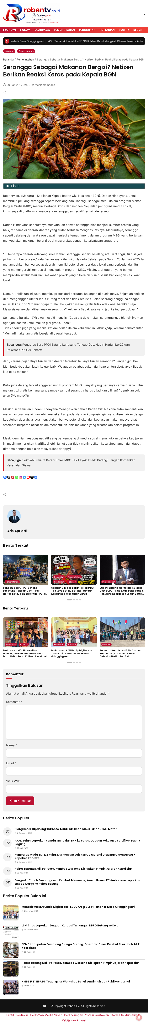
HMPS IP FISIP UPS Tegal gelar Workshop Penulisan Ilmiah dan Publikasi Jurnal (76, 981)
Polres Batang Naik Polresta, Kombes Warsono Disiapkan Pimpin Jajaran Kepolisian (74, 869)
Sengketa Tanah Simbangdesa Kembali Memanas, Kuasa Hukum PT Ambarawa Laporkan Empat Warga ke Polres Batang (77, 882)
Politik (124, 30)
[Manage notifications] (139, 1017)
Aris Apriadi (17, 531)
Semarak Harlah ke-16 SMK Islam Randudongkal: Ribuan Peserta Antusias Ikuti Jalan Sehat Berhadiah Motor (120, 655)
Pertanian (107, 30)
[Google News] (35, 477)
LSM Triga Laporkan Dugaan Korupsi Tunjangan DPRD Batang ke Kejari (71, 925)
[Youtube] (28, 477)
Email (11, 763)
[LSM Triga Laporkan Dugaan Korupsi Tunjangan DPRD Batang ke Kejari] (10, 936)
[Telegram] (24, 477)
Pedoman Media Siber (46, 1015)
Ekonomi (9, 30)
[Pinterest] (12, 477)
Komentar (14, 702)
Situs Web (13, 781)
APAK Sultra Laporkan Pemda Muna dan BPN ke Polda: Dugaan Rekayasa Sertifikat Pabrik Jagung (77, 842)
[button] (143, 13)
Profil (10, 1015)
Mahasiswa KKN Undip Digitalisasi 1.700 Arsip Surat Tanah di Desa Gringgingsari (72, 653)
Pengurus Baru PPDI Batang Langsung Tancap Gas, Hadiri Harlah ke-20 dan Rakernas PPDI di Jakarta (24, 592)
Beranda (8, 59)
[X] (8, 477)
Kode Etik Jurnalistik (125, 1015)
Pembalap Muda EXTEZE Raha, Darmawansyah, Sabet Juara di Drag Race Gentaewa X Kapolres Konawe (75, 856)
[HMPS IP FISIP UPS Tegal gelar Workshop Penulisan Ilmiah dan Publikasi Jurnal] (10, 992)
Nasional (9, 51)
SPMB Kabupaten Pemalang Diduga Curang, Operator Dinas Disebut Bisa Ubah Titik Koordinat (81, 946)
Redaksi (22, 1015)
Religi (137, 30)
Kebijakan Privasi (74, 1020)
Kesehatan (59, 577)
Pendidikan (87, 30)
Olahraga (42, 30)
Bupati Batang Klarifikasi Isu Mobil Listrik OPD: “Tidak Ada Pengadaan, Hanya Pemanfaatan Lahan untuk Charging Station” (122, 592)
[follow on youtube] (45, 1006)
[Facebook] (5, 477)
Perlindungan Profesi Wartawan (86, 1015)
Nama (11, 745)
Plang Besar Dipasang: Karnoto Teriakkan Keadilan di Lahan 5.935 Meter (66, 829)
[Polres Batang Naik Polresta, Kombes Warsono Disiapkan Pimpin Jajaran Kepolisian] (10, 974)
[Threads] (32, 477)
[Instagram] (20, 477)
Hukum (25, 30)
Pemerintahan (64, 30)
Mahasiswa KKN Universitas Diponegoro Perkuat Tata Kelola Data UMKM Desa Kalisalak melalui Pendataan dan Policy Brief (24, 655)
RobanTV (72, 582)
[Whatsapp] (16, 477)
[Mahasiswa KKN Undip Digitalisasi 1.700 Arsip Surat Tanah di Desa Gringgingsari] (10, 918)
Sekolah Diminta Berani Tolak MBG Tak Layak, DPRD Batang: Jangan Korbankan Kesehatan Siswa (72, 590)
